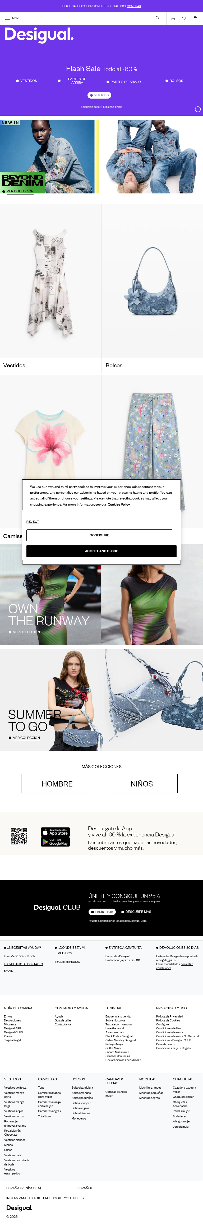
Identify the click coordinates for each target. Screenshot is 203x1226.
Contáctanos (63, 1024)
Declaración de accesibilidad (123, 1060)
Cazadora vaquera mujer (184, 1089)
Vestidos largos (13, 1111)
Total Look (44, 1116)
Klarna (8, 1036)
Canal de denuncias (117, 1056)
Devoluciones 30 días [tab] (179, 947)
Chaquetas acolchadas (180, 1104)
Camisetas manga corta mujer (49, 1104)
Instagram (16, 1198)
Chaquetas (183, 1079)
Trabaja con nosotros (118, 1024)
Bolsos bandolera (82, 1087)
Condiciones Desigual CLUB (173, 1040)
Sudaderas (180, 1116)
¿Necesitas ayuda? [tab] (24, 947)
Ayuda (59, 1016)
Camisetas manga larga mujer (49, 1095)
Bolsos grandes (81, 1093)
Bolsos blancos (81, 1113)
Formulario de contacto (23, 964)
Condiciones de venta (169, 1032)
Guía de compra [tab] (18, 1008)
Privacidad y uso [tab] (171, 1008)
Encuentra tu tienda (118, 1016)
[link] (157, 18)
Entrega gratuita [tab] (125, 947)
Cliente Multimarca (117, 1052)
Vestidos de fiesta (15, 1087)
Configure (99, 535)
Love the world (114, 1028)
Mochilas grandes (150, 1087)
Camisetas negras (49, 1111)
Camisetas (47, 1079)
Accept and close (101, 551)
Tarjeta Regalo (13, 1040)
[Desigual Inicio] (40, 35)
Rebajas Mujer (114, 1044)
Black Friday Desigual (118, 1036)
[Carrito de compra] (196, 18)
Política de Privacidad (169, 1016)
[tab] (25, 1010)
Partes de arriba (77, 80)
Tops (41, 1087)
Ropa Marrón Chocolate (12, 1132)
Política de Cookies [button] (168, 1020)
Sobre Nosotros (115, 1020)
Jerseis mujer (181, 1126)
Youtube (72, 1198)
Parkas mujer (181, 1111)
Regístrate (104, 912)
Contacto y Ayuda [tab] (71, 1008)
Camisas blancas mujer (116, 1094)
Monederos (79, 1118)
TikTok (34, 1198)
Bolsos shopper (81, 1103)
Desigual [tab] (113, 1008)
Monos (8, 1145)
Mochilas (147, 1079)
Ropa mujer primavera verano (15, 1123)
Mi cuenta (10, 1024)
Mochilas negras (149, 1098)
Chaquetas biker (183, 1097)
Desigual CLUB (13, 1032)
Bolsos (176, 80)
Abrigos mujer (181, 1121)
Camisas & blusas (114, 1081)
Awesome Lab (114, 1032)
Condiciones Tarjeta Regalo (173, 1048)
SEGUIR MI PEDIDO (67, 962)
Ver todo (101, 95)
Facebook (52, 1198)
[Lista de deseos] (185, 18)
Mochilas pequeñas (151, 1093)
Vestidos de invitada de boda (16, 1162)
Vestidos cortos (14, 1116)
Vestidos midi (12, 1155)
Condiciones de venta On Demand (177, 1036)
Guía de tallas (63, 1020)
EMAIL (8, 971)
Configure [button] (162, 1024)
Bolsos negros (80, 1108)
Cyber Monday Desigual (120, 1040)
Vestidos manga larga (14, 1104)
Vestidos (28, 80)
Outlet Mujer (113, 1048)
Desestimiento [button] (165, 1044)
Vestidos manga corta (14, 1095)
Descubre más (138, 911)
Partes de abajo (126, 81)
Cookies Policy (119, 504)
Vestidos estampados (12, 1171)
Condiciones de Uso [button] (168, 1028)
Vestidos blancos (14, 1140)
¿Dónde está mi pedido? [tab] (71, 950)
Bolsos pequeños (82, 1098)
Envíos (8, 1016)
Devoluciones (12, 1020)
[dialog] (101, 522)
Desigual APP (12, 1028)
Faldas (8, 1150)
